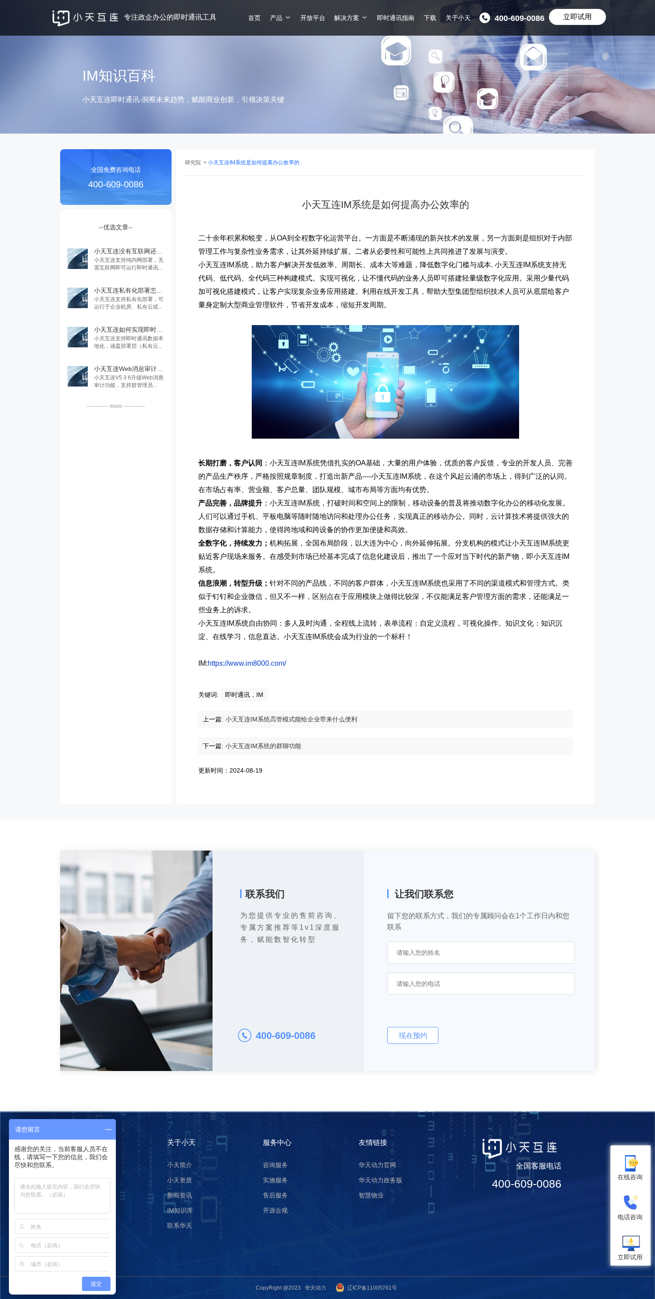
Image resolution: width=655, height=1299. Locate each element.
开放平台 (312, 17)
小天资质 (179, 1180)
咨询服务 (275, 1165)
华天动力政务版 (380, 1180)
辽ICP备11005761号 (372, 1288)
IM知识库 (180, 1210)
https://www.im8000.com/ (247, 663)
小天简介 (179, 1165)
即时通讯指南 (395, 17)
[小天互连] (85, 18)
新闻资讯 (179, 1195)
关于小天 (458, 17)
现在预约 (413, 1035)
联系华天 (179, 1225)
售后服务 (275, 1195)
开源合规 (275, 1210)
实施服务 (275, 1180)
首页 (254, 17)
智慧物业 (371, 1195)
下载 (430, 17)
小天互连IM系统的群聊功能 (263, 745)
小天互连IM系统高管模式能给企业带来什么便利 (291, 719)
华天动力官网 (377, 1165)
